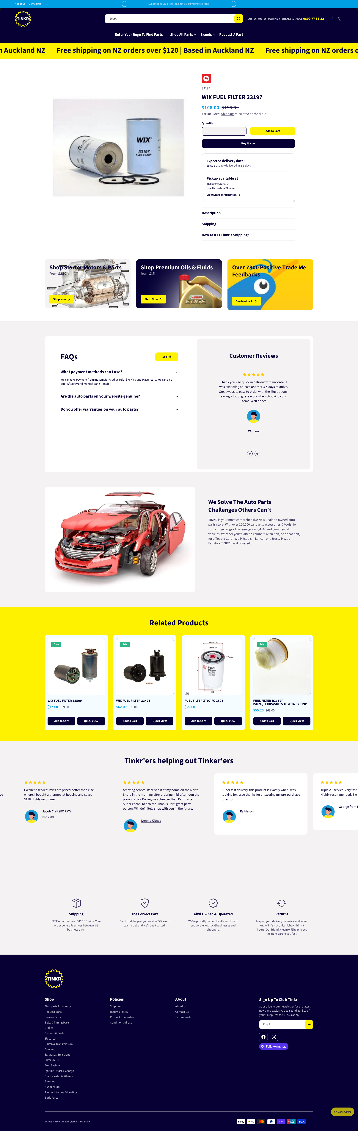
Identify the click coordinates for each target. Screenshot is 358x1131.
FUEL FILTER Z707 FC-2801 (204, 700)
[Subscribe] (309, 1024)
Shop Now (59, 299)
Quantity (208, 123)
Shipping (227, 114)
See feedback (244, 301)
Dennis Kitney (107, 821)
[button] (181, 34)
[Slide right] (257, 453)
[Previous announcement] (124, 4)
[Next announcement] (233, 4)
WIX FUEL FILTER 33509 (65, 700)
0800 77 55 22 (313, 18)
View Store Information (222, 195)
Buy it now (248, 143)
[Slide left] (250, 453)
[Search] (238, 18)
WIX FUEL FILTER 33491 (133, 700)
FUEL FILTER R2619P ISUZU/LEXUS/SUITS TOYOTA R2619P (280, 702)
